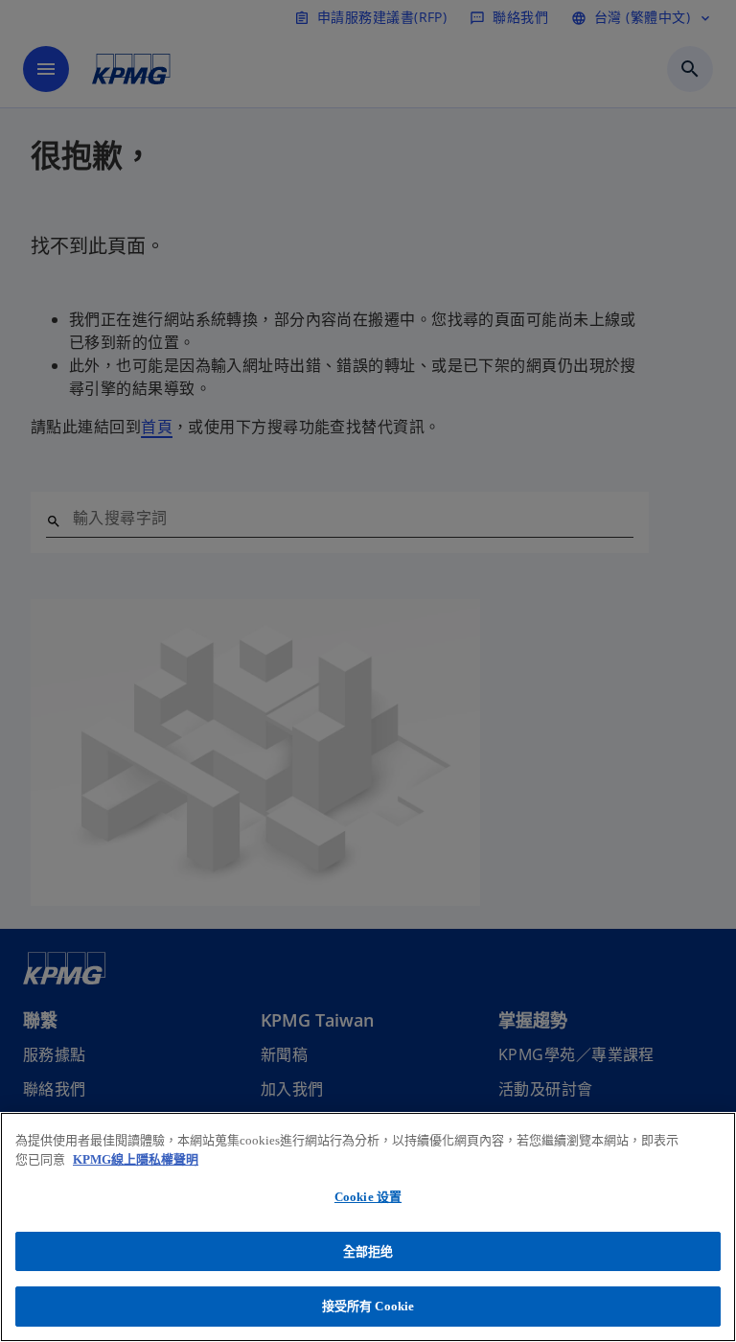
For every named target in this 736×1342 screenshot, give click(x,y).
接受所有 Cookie (368, 1306)
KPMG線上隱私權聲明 (135, 1159)
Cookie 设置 (368, 1197)
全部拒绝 (368, 1251)
